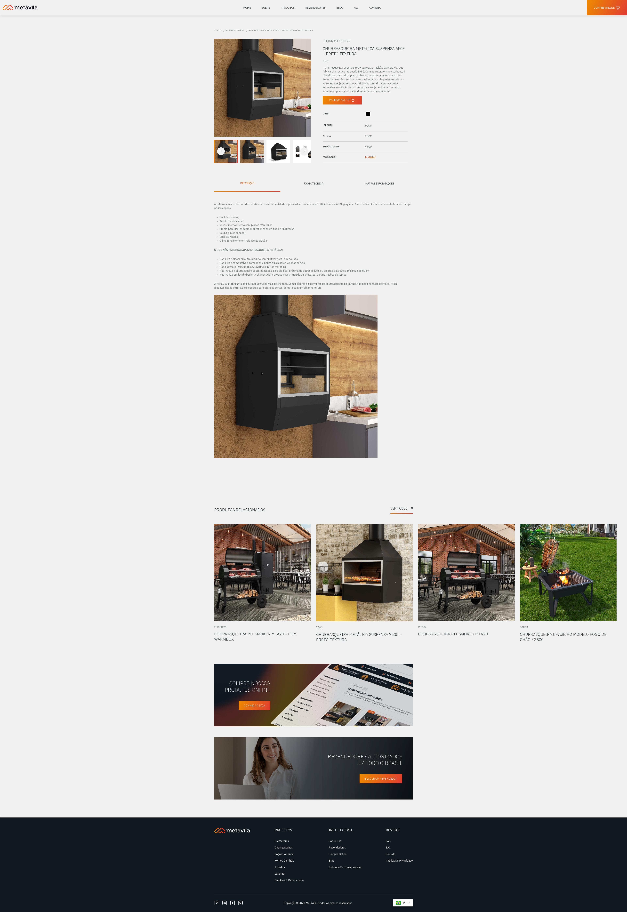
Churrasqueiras (234, 30)
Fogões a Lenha (284, 854)
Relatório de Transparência (345, 867)
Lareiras (279, 873)
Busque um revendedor (381, 778)
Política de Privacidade (399, 860)
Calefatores (282, 841)
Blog (339, 7)
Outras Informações (379, 183)
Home (247, 7)
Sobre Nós (335, 841)
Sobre (266, 7)
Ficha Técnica (313, 183)
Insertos (280, 867)
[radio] (368, 113)
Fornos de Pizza (284, 860)
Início (217, 30)
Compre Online (604, 7)
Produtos (288, 7)
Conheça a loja (254, 705)
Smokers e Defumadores (289, 880)
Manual (370, 157)
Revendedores (315, 7)
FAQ (356, 7)
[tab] (247, 183)
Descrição (247, 183)
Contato (375, 7)
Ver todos (398, 508)
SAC (388, 847)
